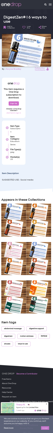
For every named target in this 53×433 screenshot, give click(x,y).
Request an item (9, 397)
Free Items (6, 379)
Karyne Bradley (13, 69)
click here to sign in (13, 113)
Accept (45, 428)
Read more (8, 428)
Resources (6, 388)
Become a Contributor (26, 374)
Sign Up (13, 103)
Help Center (7, 392)
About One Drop (9, 383)
